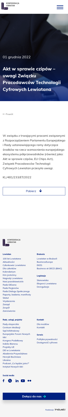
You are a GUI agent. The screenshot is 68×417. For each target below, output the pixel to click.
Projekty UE (8, 347)
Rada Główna (9, 284)
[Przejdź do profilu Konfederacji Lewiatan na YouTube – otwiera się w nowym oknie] (23, 381)
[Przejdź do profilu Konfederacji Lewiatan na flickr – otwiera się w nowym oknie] (29, 381)
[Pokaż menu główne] (60, 7)
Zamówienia (9, 311)
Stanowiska (42, 280)
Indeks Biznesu (10, 343)
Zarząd (6, 304)
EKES (39, 265)
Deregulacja (43, 286)
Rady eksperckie (11, 324)
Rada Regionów (11, 288)
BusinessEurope (45, 262)
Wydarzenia (9, 301)
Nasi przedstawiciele (13, 281)
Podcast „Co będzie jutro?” (16, 363)
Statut (6, 297)
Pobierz (31, 191)
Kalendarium (9, 271)
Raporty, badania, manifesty (17, 294)
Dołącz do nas (32, 396)
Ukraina (7, 360)
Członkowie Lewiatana (14, 265)
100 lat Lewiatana (12, 258)
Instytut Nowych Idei (13, 366)
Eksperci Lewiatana (46, 283)
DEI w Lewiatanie (11, 350)
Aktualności (9, 262)
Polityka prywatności (47, 339)
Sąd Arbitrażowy (11, 330)
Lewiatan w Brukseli (47, 258)
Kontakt (41, 327)
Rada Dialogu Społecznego (16, 291)
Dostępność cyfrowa (47, 342)
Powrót (9, 114)
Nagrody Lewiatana (12, 278)
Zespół (6, 307)
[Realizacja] (60, 410)
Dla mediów (43, 324)
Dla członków (9, 268)
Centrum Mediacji (11, 327)
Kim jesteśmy (9, 275)
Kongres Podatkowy (13, 340)
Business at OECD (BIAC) (49, 268)
